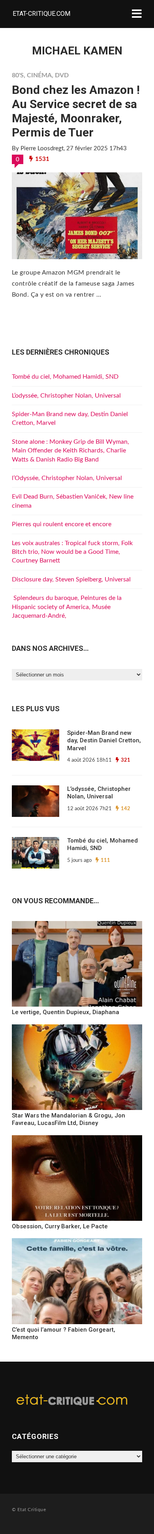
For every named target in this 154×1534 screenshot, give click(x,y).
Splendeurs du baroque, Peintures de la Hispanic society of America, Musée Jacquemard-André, (67, 607)
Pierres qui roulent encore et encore (61, 524)
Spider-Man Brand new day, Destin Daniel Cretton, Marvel (104, 740)
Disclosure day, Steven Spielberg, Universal (71, 579)
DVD (62, 75)
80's (18, 75)
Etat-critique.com (41, 13)
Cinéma (39, 75)
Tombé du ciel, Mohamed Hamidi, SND (65, 377)
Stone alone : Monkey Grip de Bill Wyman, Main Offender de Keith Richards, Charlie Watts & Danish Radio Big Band (70, 451)
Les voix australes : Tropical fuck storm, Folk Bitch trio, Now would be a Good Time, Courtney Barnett (72, 552)
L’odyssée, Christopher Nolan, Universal (66, 395)
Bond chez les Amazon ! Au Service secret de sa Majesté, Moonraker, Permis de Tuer (76, 111)
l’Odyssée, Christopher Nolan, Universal (67, 478)
